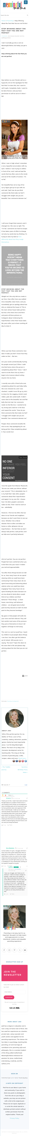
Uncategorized (15, 701)
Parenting (10, 21)
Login (25, 785)
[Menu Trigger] (26, 2)
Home (3, 21)
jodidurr (11, 867)
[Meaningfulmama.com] (14, 10)
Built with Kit (14, 1008)
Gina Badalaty (17, 869)
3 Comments (4, 36)
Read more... (23, 758)
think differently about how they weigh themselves (12, 239)
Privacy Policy (14, 1118)
